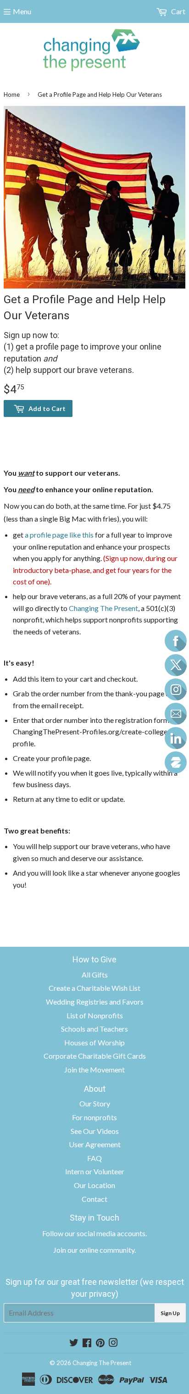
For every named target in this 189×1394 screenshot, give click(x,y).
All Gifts (95, 974)
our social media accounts (105, 1233)
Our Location (94, 1185)
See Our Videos (95, 1131)
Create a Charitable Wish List (94, 987)
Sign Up (170, 1313)
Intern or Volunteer (94, 1171)
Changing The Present (103, 608)
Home (12, 94)
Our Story (94, 1103)
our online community (100, 1249)
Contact (94, 1198)
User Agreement (95, 1144)
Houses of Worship (94, 1042)
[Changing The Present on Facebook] (87, 1343)
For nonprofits (94, 1117)
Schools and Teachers (94, 1028)
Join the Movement (94, 1069)
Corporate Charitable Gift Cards (95, 1055)
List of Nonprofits (95, 1015)
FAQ (94, 1158)
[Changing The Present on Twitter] (73, 1343)
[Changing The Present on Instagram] (113, 1343)
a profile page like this (58, 534)
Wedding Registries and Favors (95, 1001)
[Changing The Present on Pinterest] (100, 1343)
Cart (177, 11)
